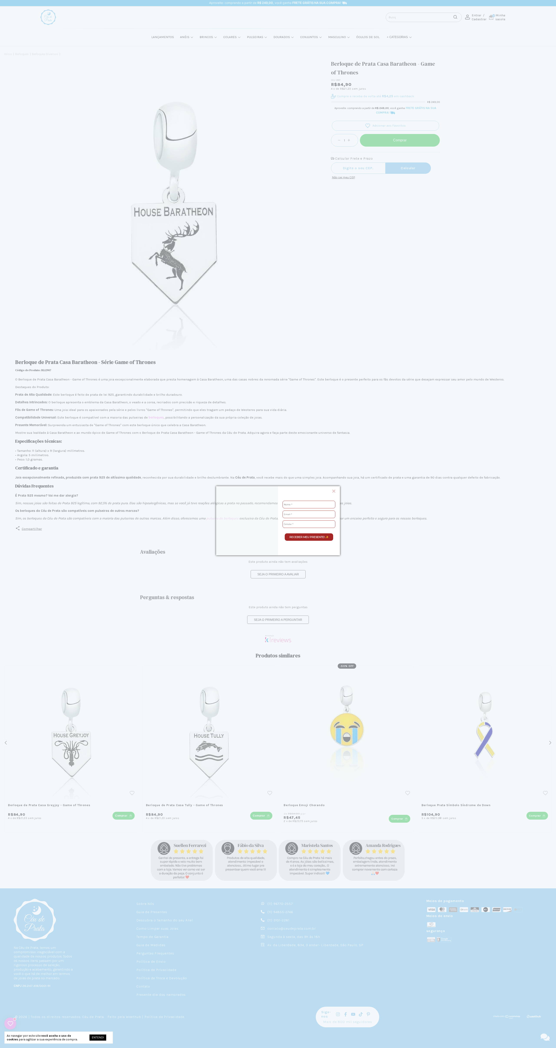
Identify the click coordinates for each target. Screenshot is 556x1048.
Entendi (98, 1037)
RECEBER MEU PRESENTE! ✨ (309, 537)
